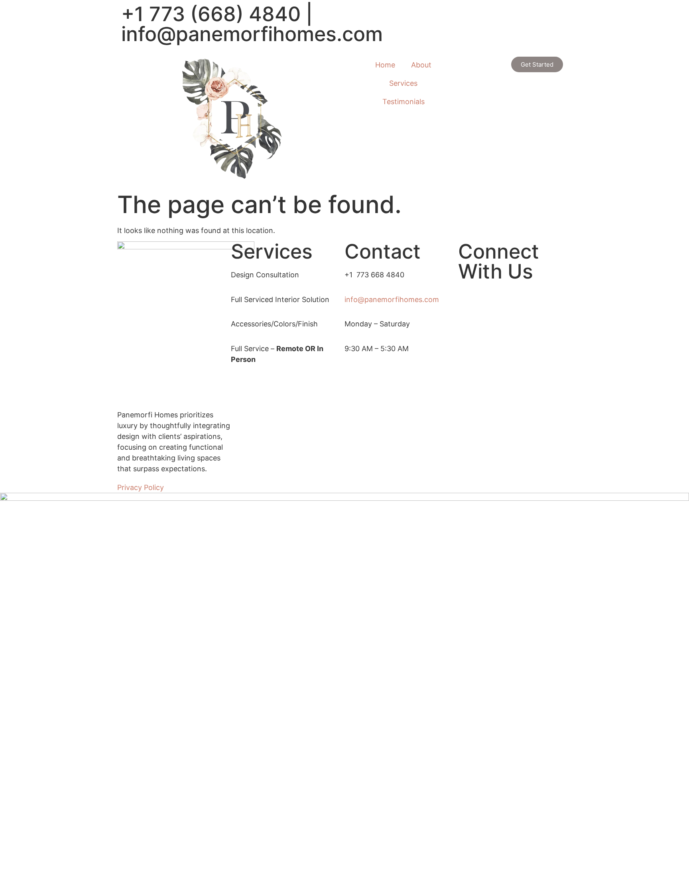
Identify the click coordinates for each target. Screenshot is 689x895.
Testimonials (403, 101)
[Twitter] (515, 305)
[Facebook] (515, 294)
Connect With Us (498, 261)
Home (385, 65)
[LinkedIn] (515, 316)
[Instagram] (515, 327)
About (421, 65)
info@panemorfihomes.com (252, 34)
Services (403, 83)
